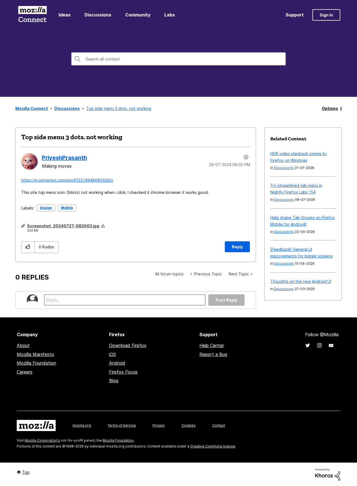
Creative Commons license (212, 446)
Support (295, 15)
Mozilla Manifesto (35, 354)
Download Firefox (127, 345)
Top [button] (26, 472)
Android (117, 363)
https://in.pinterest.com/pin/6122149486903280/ (67, 180)
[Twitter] (307, 345)
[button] (28, 247)
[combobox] (178, 59)
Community (137, 15)
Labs (169, 15)
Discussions (98, 15)
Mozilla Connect (32, 15)
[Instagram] (319, 345)
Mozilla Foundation (36, 363)
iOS (112, 354)
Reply (237, 246)
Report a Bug (213, 354)
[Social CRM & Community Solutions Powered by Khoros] (327, 473)
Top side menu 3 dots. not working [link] (118, 108)
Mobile (67, 208)
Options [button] (330, 108)
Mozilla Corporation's (42, 440)
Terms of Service (122, 425)
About (23, 345)
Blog (113, 380)
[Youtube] (331, 345)
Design (46, 208)
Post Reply (226, 300)
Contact (218, 425)
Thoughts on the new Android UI (300, 281)
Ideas (65, 15)
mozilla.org (82, 425)
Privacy (159, 425)
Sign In (326, 15)
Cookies (189, 425)
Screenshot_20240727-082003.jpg (63, 225)
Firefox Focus (123, 372)
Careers (24, 372)
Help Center (211, 345)
